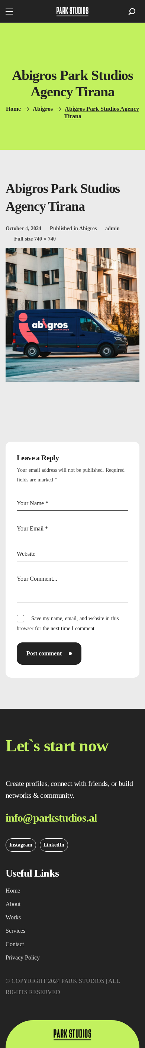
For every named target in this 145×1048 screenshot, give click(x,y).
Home (13, 109)
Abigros (43, 109)
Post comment (44, 653)
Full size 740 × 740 (35, 239)
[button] (132, 11)
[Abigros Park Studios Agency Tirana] (72, 253)
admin (112, 228)
